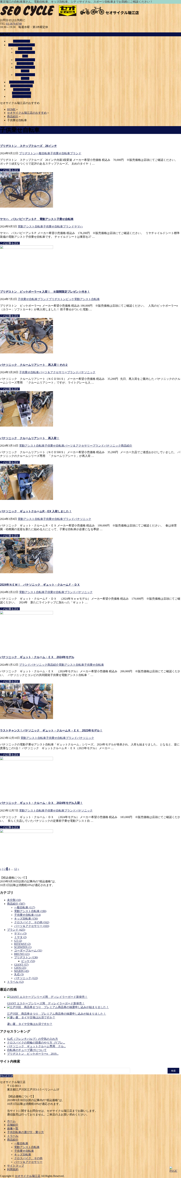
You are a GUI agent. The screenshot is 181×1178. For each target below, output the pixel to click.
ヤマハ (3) (20, 933)
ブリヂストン (27, 153)
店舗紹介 (12, 1124)
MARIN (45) (21, 971)
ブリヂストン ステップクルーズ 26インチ (28, 145)
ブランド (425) (16, 929)
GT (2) (18, 940)
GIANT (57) (21, 964)
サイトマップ (15, 1165)
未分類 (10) (14, 899)
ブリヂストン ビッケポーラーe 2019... (33, 1053)
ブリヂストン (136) (26, 957)
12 (15, 868)
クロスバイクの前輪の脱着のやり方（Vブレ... (36, 1042)
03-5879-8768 (14, 23)
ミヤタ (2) (20, 937)
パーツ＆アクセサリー (53, 372)
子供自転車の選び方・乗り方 (25, 1132)
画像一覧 (12, 1128)
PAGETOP (6, 1075)
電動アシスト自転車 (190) (30, 911)
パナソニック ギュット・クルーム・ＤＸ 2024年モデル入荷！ (41, 802)
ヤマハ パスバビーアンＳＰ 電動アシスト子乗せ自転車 (37, 219)
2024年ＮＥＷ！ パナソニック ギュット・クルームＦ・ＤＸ (40, 584)
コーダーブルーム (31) (28, 950)
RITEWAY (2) (22, 943)
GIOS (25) (20, 967)
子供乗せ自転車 (25, 59)
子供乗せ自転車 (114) (27, 914)
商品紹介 (126, 445)
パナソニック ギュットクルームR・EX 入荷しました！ (36, 511)
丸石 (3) (19, 974)
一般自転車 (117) (24, 907)
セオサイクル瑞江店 (27, 1175)
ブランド (75, 153)
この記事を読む (10, 170)
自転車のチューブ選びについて (27, 1050)
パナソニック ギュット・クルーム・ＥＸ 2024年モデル (37, 657)
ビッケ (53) (28, 961)
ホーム (11, 1121)
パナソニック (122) (26, 978)
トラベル (12, 1135)
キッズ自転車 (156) (26, 918)
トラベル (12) (15, 981)
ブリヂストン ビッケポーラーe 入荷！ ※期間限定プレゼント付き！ (45, 291)
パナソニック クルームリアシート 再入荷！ (29, 438)
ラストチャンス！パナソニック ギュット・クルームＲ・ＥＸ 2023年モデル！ (51, 730)
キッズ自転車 (25, 63)
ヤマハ (78, 226)
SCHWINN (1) (22, 947)
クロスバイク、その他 (28, 1158)
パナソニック (86, 372)
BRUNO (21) (22, 954)
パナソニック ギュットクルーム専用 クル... (36, 1046)
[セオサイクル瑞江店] (70, 16)
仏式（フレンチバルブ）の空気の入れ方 (32, 1038)
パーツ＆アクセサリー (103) (31, 926)
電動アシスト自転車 (30, 226)
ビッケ (70, 299)
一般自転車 (25, 48)
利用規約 (12, 1169)
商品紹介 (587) (16, 903)
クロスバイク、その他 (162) (31, 922)
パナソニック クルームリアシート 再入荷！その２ (34, 364)
